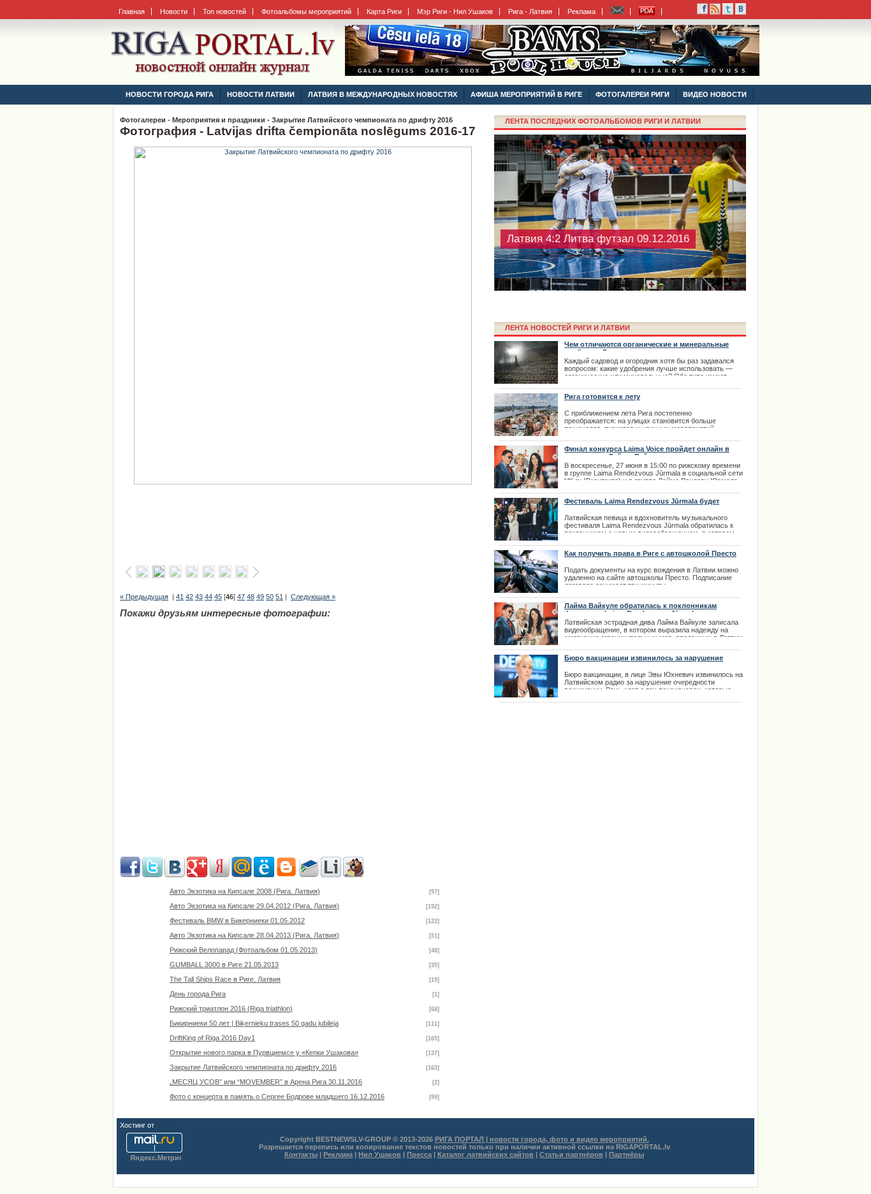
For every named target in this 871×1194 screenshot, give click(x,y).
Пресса (419, 1154)
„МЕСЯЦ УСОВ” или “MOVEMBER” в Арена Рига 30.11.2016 (266, 1082)
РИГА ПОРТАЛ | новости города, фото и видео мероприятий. (542, 1139)
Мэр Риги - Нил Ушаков (455, 11)
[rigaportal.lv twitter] (727, 12)
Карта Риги (384, 11)
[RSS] (702, 12)
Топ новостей (224, 11)
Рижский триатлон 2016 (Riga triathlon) (231, 1008)
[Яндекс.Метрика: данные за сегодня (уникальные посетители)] (155, 1158)
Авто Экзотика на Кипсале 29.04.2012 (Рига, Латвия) (254, 906)
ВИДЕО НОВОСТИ (715, 94)
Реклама (581, 11)
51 (279, 597)
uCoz (164, 1125)
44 (208, 597)
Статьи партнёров (571, 1154)
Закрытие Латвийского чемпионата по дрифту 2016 (253, 1067)
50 (270, 597)
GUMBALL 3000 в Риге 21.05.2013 (224, 964)
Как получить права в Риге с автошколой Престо (650, 553)
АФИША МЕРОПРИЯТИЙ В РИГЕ (526, 94)
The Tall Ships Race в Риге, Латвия (225, 979)
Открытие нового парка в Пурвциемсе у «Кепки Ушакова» (264, 1052)
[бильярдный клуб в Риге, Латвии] (552, 73)
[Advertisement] (305, 521)
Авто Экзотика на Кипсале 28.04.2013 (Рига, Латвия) (254, 935)
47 (241, 597)
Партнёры (626, 1154)
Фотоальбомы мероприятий (306, 11)
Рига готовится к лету (602, 396)
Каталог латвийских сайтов (485, 1154)
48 (250, 597)
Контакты (301, 1154)
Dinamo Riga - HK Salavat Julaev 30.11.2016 (614, 251)
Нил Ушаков (379, 1154)
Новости (173, 11)
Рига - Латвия (530, 11)
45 (218, 597)
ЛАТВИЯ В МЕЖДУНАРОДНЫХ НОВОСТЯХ (382, 94)
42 (189, 597)
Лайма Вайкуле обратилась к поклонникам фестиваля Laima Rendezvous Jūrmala (640, 609)
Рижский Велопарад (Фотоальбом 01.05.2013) (244, 950)
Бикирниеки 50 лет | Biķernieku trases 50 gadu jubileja (254, 1023)
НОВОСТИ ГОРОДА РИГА (170, 94)
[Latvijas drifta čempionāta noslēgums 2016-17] (303, 482)
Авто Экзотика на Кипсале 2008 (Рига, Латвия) (245, 891)
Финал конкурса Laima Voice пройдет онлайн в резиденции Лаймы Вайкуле (646, 452)
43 (199, 597)
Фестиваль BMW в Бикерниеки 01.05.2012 (237, 920)
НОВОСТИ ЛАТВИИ (261, 94)
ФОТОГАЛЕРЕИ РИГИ (633, 94)
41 (180, 597)
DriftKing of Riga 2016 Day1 (212, 1038)
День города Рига (198, 994)
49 (260, 597)
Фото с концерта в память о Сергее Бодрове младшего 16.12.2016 (277, 1096)
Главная (132, 11)
